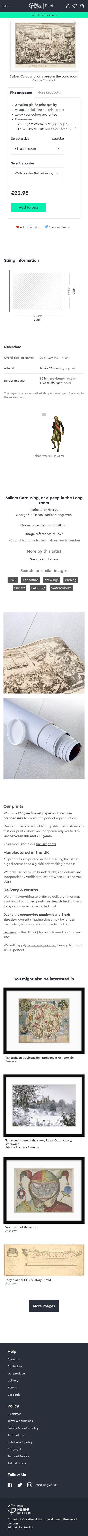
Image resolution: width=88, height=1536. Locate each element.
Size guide (58, 138)
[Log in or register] (68, 6)
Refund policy (17, 1463)
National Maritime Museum (22, 1147)
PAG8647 (38, 588)
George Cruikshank (44, 80)
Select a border (22, 163)
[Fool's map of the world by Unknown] (44, 1190)
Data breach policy (20, 1442)
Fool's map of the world (21, 1227)
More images (44, 1306)
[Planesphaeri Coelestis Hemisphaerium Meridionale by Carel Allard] (44, 1021)
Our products (16, 1373)
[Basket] (82, 6)
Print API (13, 1527)
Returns (13, 1387)
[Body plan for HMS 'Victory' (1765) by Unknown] (44, 1275)
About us (13, 1359)
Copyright (14, 1449)
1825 (12, 580)
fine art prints (46, 844)
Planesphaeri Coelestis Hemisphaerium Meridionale (39, 1057)
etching (71, 580)
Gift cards (14, 1394)
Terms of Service (18, 1456)
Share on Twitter (59, 227)
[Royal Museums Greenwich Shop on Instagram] (29, 1486)
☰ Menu (5, 6)
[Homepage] (43, 6)
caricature (30, 580)
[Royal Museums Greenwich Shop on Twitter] (19, 1486)
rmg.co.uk (49, 1485)
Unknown (11, 1231)
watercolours (61, 588)
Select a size (37, 138)
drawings (52, 580)
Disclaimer (14, 1414)
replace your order (41, 945)
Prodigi (28, 1527)
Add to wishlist (29, 227)
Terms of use (16, 1435)
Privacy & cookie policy (23, 1428)
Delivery (9, 932)
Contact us (15, 1366)
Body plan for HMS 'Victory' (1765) (28, 1280)
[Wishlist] (74, 6)
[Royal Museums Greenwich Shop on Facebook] (10, 1486)
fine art (19, 588)
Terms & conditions (20, 1421)
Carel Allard (12, 1061)
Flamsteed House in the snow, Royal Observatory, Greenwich (38, 1142)
